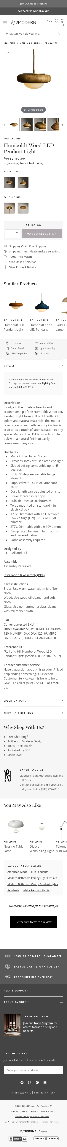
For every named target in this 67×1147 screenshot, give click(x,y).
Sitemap (14, 1111)
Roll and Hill (13, 138)
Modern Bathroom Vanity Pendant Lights (32, 884)
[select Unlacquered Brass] (9, 208)
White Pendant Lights (36, 890)
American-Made (17, 872)
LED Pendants (39, 872)
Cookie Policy (47, 1111)
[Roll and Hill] (7, 776)
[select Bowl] (9, 182)
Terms (25, 1111)
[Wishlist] (56, 21)
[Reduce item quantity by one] (18, 236)
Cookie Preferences (51, 1122)
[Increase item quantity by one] (18, 231)
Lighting (10, 43)
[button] (62, 24)
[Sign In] (62, 21)
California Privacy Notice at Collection (32, 1116)
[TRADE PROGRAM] (33, 1027)
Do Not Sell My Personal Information (21, 1121)
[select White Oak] (23, 208)
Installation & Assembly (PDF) (24, 575)
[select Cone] (23, 182)
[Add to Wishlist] (7, 53)
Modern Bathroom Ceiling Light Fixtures (32, 878)
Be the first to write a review (33, 922)
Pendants (51, 43)
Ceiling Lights (30, 43)
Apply (16, 163)
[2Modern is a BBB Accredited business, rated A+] (18, 1140)
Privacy (34, 1111)
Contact (24, 784)
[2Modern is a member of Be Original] (33, 1131)
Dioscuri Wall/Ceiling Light (42, 848)
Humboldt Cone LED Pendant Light (41, 329)
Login (7, 163)
